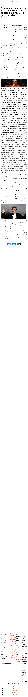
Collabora (13, 639)
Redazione (5, 17)
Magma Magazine (13, 652)
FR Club (11, 644)
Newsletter (13, 641)
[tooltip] (8, 244)
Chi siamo (12, 634)
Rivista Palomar (12, 656)
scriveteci (24, 648)
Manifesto (13, 637)
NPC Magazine (13, 648)
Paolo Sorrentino (14, 533)
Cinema (3, 5)
